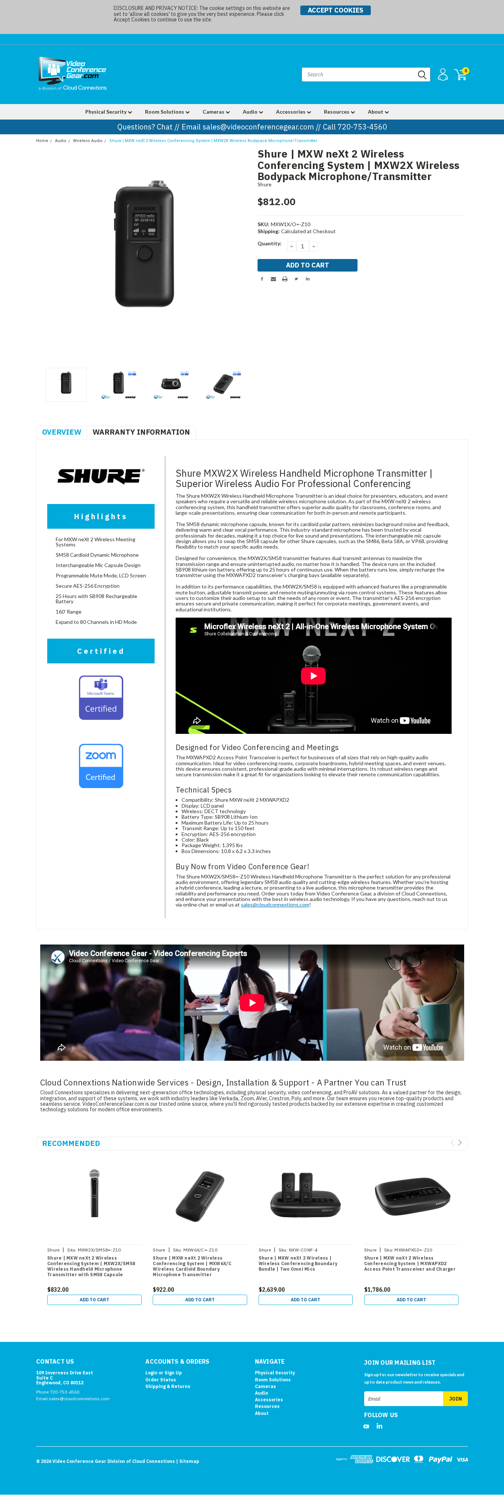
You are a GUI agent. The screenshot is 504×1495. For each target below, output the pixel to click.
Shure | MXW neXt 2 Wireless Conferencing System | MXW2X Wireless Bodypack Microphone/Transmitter (213, 140)
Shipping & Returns (167, 1386)
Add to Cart (94, 1299)
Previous (45, 256)
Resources (337, 111)
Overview (61, 432)
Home (42, 140)
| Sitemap (187, 1461)
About (376, 111)
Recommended (71, 1143)
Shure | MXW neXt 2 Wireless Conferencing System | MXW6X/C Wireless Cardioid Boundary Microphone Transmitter (192, 1266)
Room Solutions (165, 111)
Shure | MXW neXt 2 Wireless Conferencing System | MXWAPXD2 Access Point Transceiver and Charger (410, 1263)
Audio (251, 111)
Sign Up (173, 1372)
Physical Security (106, 111)
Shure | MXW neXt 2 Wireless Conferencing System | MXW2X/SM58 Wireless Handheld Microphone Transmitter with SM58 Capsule (91, 1266)
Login (151, 1372)
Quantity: (270, 243)
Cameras (214, 111)
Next (242, 256)
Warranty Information (141, 432)
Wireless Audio (88, 140)
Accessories (291, 111)
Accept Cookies (335, 10)
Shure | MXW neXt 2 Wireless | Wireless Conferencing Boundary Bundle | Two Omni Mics (298, 1263)
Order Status (160, 1379)
